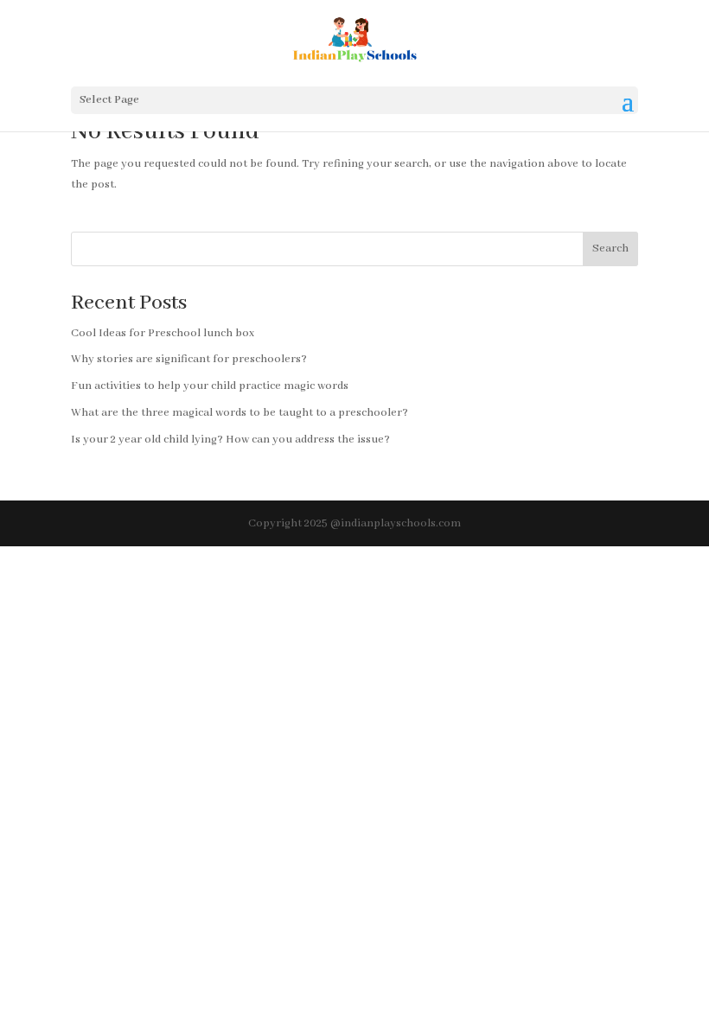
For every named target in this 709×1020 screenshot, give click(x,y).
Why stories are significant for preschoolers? (189, 359)
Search (610, 248)
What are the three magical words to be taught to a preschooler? (239, 412)
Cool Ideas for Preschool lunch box (162, 333)
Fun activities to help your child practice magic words (209, 386)
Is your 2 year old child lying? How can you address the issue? (230, 439)
